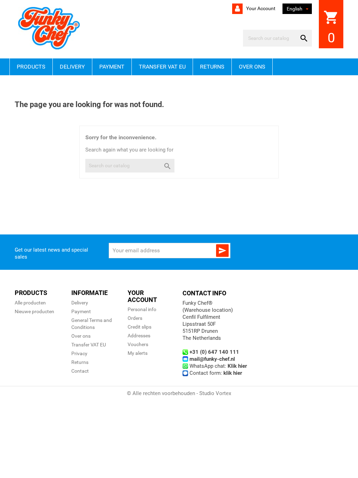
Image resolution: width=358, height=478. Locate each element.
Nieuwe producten (34, 311)
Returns (212, 66)
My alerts (138, 353)
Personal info (142, 309)
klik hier (232, 373)
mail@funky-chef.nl (212, 359)
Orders (135, 318)
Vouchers (138, 344)
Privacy (79, 353)
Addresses (139, 335)
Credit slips (139, 327)
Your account (260, 8)
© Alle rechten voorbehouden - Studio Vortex (179, 393)
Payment (111, 66)
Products (31, 66)
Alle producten (30, 302)
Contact (80, 371)
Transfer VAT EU (162, 66)
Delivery (72, 66)
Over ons (252, 66)
